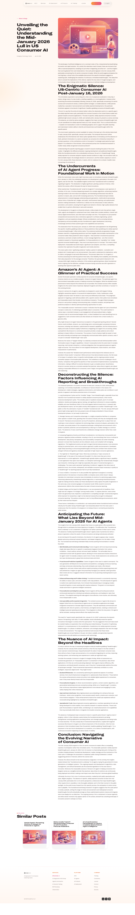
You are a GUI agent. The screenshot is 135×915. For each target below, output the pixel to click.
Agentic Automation (57, 881)
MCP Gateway (56, 887)
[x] (106, 899)
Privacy (96, 887)
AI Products (64, 3)
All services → (56, 875)
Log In (107, 3)
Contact (96, 884)
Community (97, 878)
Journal (83, 3)
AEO (35, 3)
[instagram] (109, 899)
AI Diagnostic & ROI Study (59, 878)
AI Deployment (53, 3)
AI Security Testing (57, 884)
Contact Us (96, 3)
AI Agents (76, 878)
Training (96, 875)
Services (43, 3)
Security (96, 889)
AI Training (74, 3)
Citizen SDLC (55, 889)
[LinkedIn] (103, 899)
